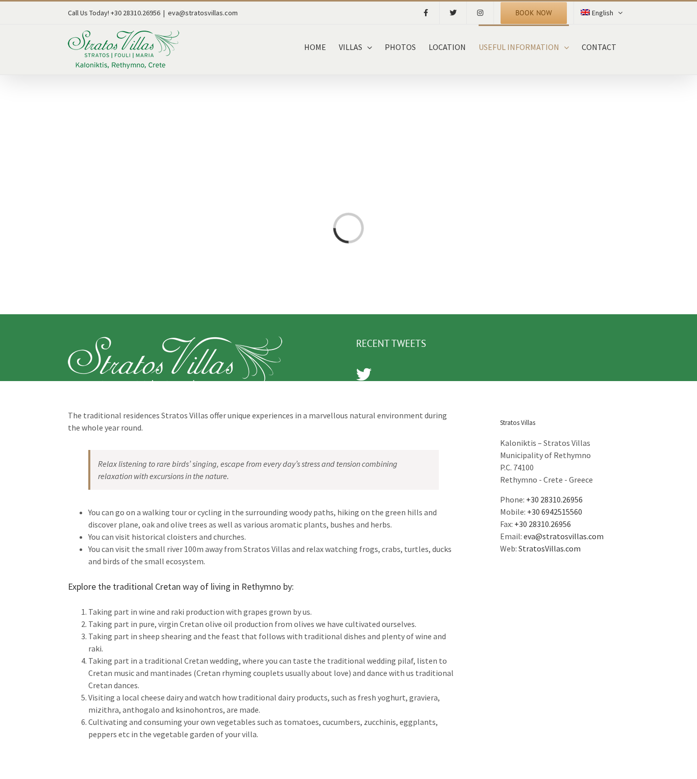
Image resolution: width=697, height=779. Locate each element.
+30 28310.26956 (554, 499)
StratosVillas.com (549, 548)
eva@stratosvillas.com (203, 12)
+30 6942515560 (554, 512)
